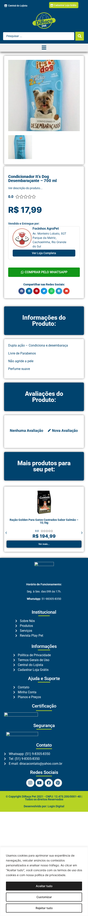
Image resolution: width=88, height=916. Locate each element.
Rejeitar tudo (44, 908)
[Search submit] (79, 36)
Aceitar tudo (44, 886)
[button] (21, 291)
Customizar (44, 897)
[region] (44, 881)
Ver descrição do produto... (25, 188)
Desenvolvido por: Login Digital (44, 806)
